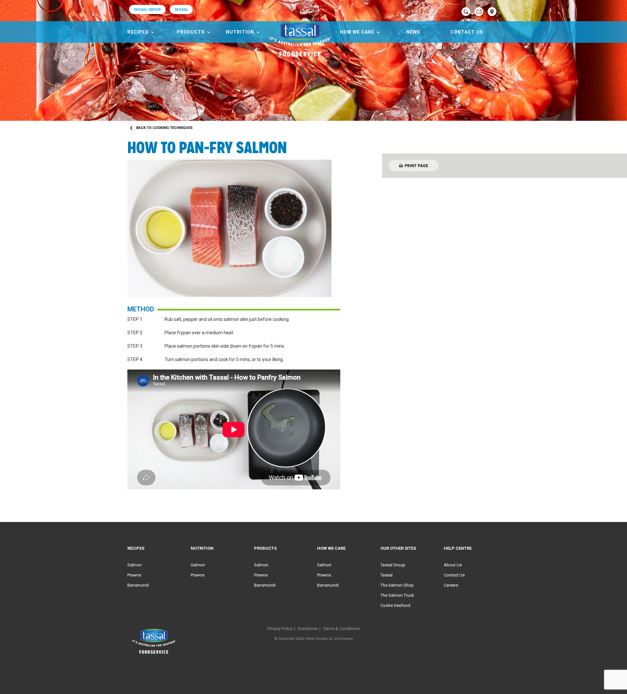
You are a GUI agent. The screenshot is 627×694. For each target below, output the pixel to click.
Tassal (386, 575)
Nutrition (240, 32)
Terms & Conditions (341, 628)
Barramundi (138, 585)
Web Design (317, 639)
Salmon (134, 564)
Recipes (138, 32)
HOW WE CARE (357, 32)
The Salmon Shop (397, 585)
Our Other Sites (398, 548)
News (413, 32)
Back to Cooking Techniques (160, 128)
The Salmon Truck (397, 595)
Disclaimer (308, 628)
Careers (451, 585)
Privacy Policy (280, 628)
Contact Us (466, 32)
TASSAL (181, 10)
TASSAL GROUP (147, 10)
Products (191, 32)
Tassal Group (392, 564)
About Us (453, 564)
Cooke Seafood (395, 605)
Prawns (134, 575)
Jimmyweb (343, 639)
